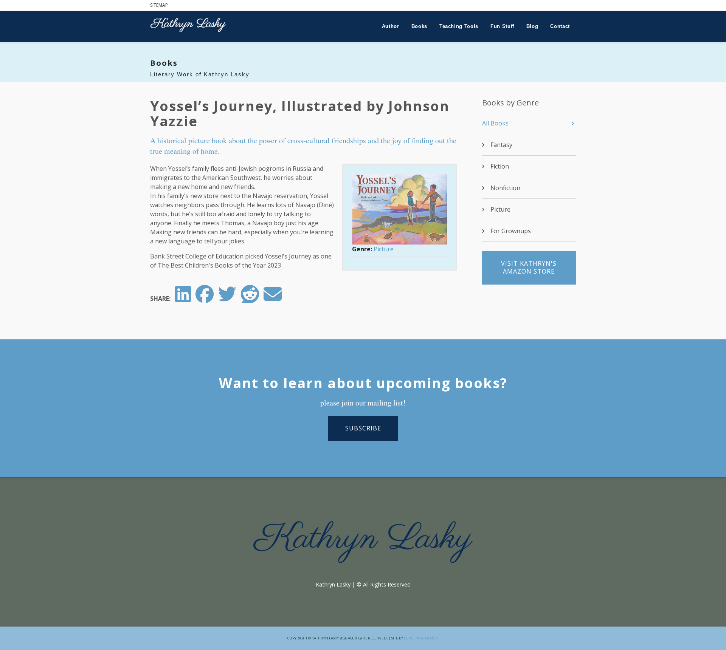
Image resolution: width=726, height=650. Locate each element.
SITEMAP (159, 5)
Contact (560, 26)
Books (419, 26)
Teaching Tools (458, 26)
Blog (532, 26)
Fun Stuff (502, 26)
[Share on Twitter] (227, 298)
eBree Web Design (421, 638)
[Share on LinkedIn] (183, 298)
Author (390, 26)
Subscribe (363, 428)
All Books (495, 123)
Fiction (499, 166)
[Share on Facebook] (204, 298)
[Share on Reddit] (250, 298)
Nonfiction (505, 188)
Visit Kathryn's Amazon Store (529, 267)
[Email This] (273, 298)
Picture (384, 249)
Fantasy (501, 145)
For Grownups (510, 231)
